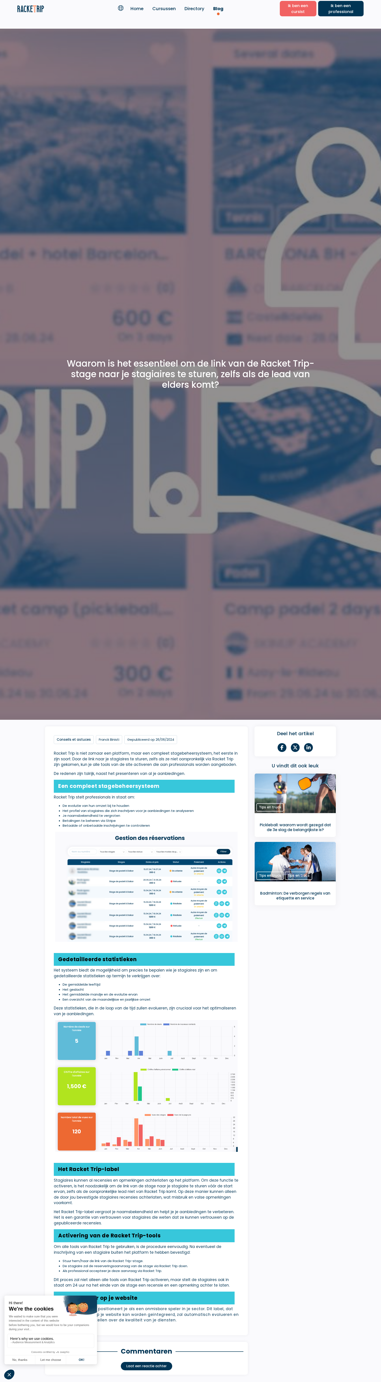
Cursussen (164, 9)
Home (137, 9)
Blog (218, 9)
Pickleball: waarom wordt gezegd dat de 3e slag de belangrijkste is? (295, 827)
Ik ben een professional (341, 8)
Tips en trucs (270, 807)
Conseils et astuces (74, 739)
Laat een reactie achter (146, 1366)
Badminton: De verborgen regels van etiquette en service (295, 895)
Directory (194, 9)
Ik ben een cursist (298, 8)
